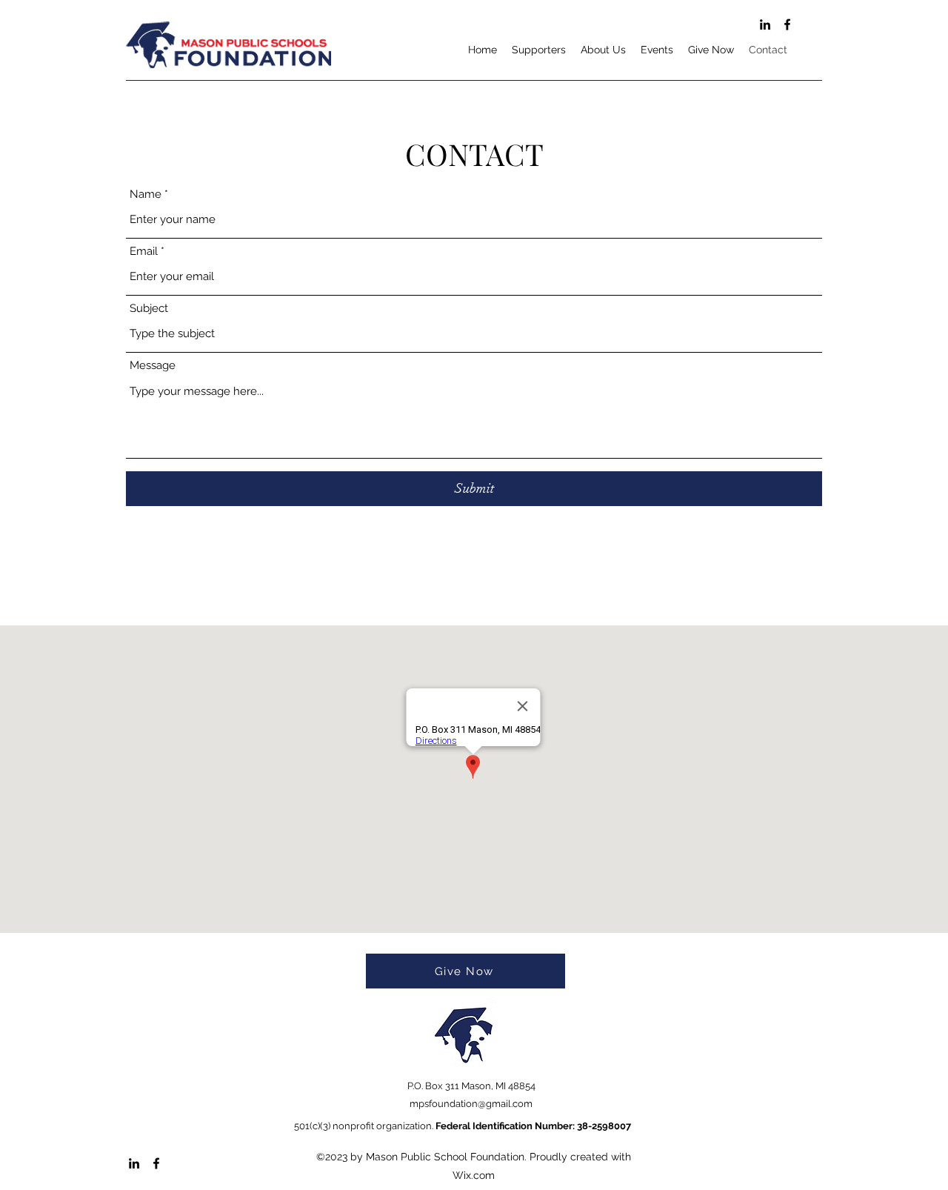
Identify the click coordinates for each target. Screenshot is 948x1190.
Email (144, 251)
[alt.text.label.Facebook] (787, 24)
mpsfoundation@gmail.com (471, 1103)
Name (145, 194)
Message (153, 365)
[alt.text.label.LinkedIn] (765, 24)
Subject (149, 308)
